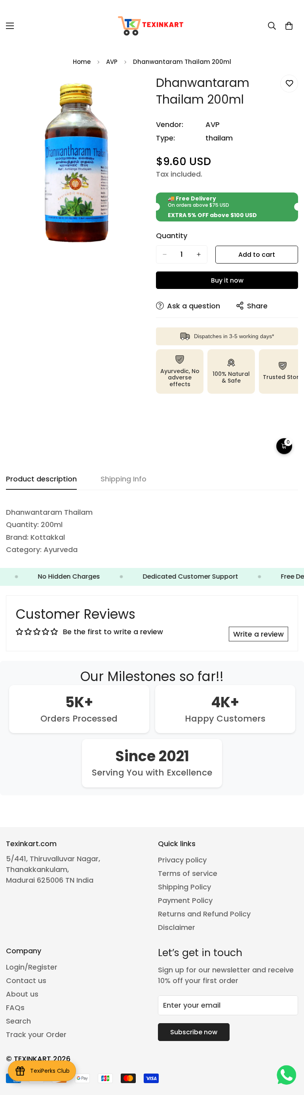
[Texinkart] (152, 26)
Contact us (26, 980)
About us (22, 994)
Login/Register (31, 967)
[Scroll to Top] (288, 1052)
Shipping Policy (184, 887)
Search (18, 1021)
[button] (289, 26)
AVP (112, 62)
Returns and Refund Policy (204, 914)
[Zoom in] (135, 89)
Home (82, 62)
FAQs (15, 1007)
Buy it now (227, 280)
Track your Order (36, 1034)
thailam (219, 138)
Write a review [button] (258, 634)
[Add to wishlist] (289, 83)
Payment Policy (185, 900)
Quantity (171, 236)
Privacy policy (182, 860)
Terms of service (187, 873)
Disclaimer (176, 927)
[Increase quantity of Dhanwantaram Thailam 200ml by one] (198, 254)
